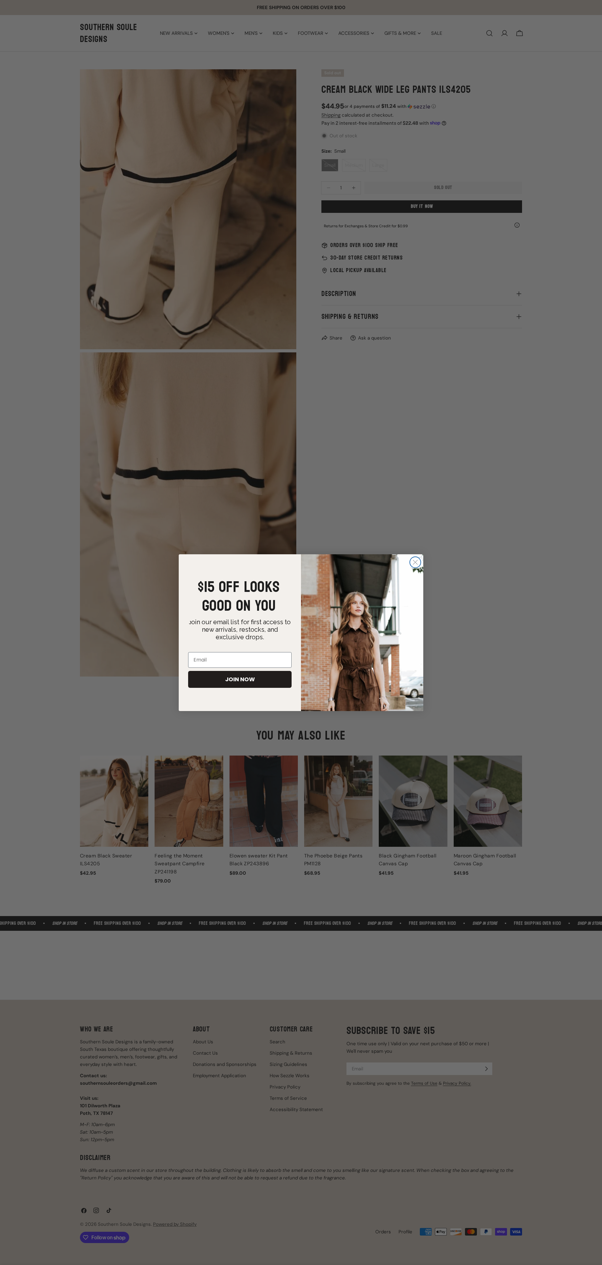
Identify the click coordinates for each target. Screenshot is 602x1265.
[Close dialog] (415, 562)
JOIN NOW (240, 679)
